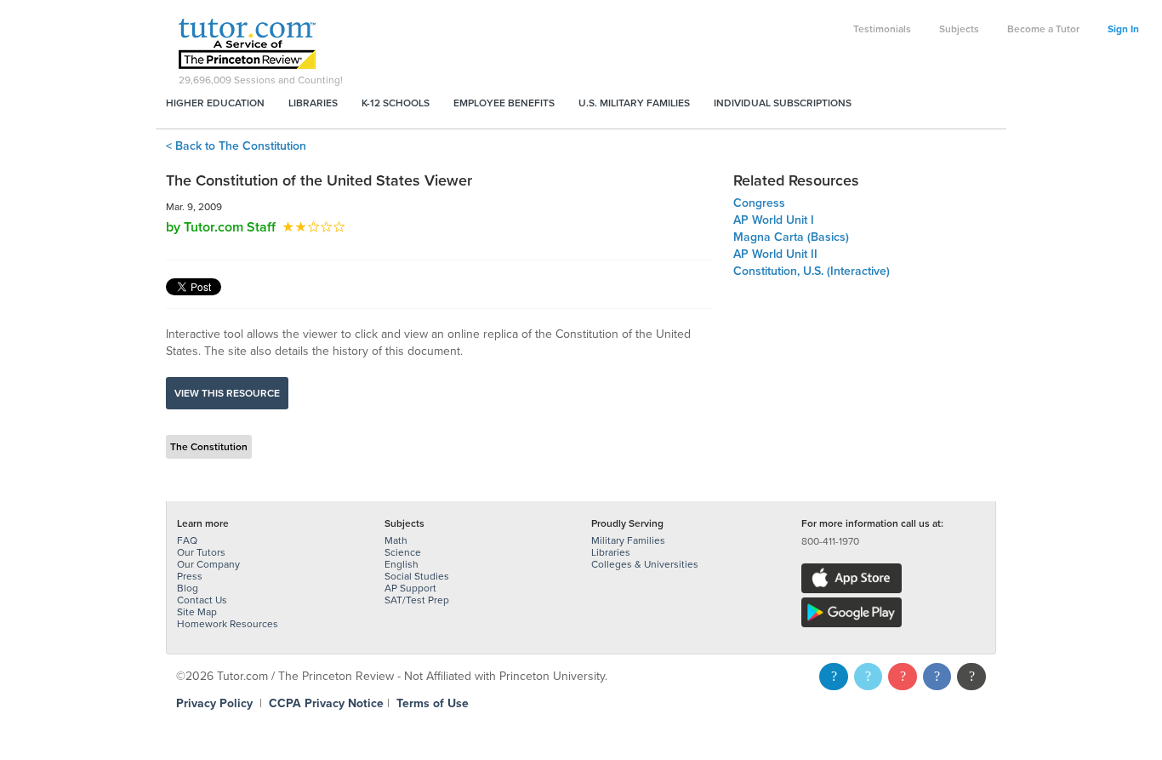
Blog (187, 588)
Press (189, 576)
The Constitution (209, 447)
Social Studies (416, 576)
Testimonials (882, 29)
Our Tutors (201, 552)
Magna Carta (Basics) (791, 237)
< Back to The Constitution (236, 146)
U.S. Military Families (634, 103)
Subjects (959, 29)
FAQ (187, 540)
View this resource (227, 393)
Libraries (313, 103)
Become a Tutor (1043, 29)
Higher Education (215, 103)
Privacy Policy (214, 703)
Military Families (628, 540)
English (401, 564)
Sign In (1123, 29)
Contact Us (202, 600)
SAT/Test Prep (416, 600)
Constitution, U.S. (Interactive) (811, 271)
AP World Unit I (773, 220)
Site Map (197, 612)
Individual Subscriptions (783, 103)
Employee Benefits (504, 103)
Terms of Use (432, 703)
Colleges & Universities (644, 564)
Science (402, 552)
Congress (759, 203)
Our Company (208, 564)
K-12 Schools (396, 103)
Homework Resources (227, 624)
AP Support (410, 588)
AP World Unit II (775, 254)
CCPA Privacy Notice (326, 703)
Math (395, 540)
